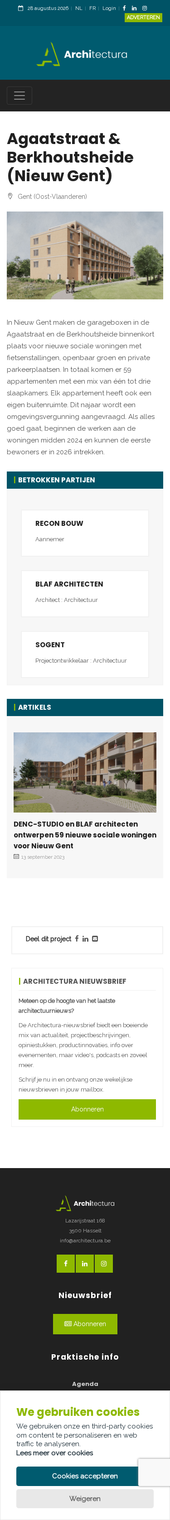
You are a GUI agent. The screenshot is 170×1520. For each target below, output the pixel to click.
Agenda (85, 1384)
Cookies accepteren (85, 1476)
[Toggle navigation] (19, 96)
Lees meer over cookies (54, 1453)
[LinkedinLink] (136, 9)
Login (109, 8)
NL (79, 8)
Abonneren (87, 1109)
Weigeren (85, 1499)
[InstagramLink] (146, 9)
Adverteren (143, 17)
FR (92, 8)
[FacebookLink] (127, 9)
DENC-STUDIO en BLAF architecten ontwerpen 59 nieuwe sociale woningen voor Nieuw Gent (85, 835)
